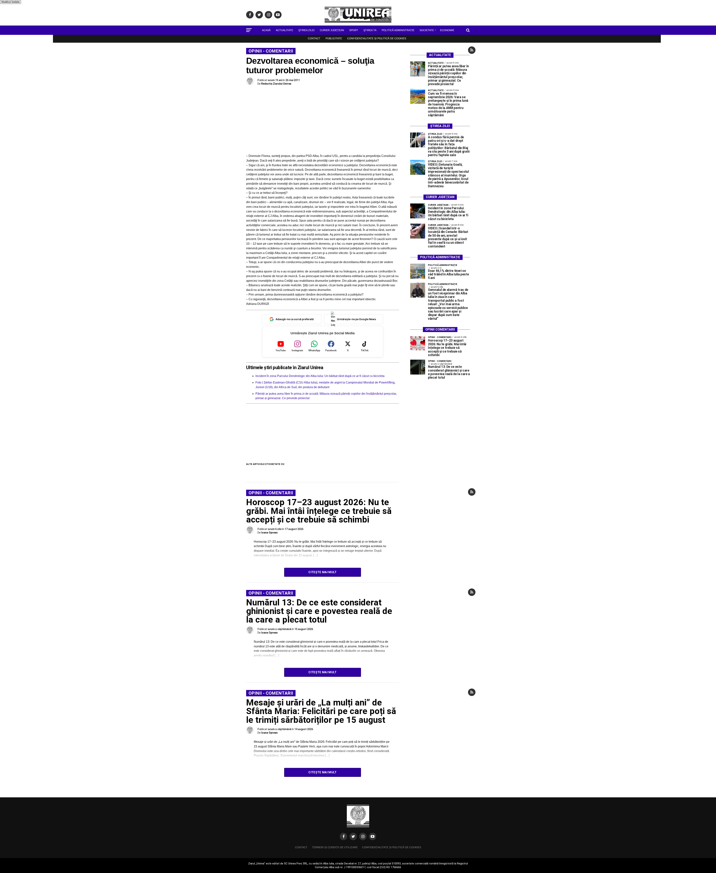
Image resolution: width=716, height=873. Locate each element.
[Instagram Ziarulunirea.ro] (363, 836)
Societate (427, 30)
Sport (353, 30)
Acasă (266, 30)
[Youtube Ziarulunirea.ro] (372, 836)
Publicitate (334, 38)
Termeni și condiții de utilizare (335, 847)
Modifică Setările (10, 2)
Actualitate (284, 30)
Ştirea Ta (369, 30)
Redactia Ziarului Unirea (276, 83)
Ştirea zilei (306, 30)
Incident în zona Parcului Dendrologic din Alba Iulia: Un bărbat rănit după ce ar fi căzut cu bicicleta (319, 376)
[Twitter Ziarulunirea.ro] (353, 836)
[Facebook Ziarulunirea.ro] (343, 836)
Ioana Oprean (269, 532)
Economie (447, 30)
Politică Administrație (398, 30)
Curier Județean (332, 30)
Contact (314, 38)
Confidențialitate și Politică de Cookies (376, 38)
